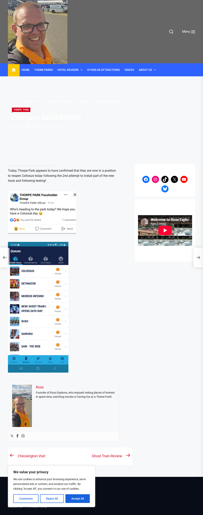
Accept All (77, 498)
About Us (145, 69)
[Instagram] (23, 436)
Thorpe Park (21, 109)
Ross (20, 126)
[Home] (14, 70)
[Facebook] (17, 436)
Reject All (52, 498)
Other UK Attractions (103, 69)
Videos (129, 69)
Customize (26, 498)
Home (26, 69)
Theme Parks (43, 69)
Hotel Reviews (68, 69)
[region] (51, 486)
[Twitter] (12, 436)
